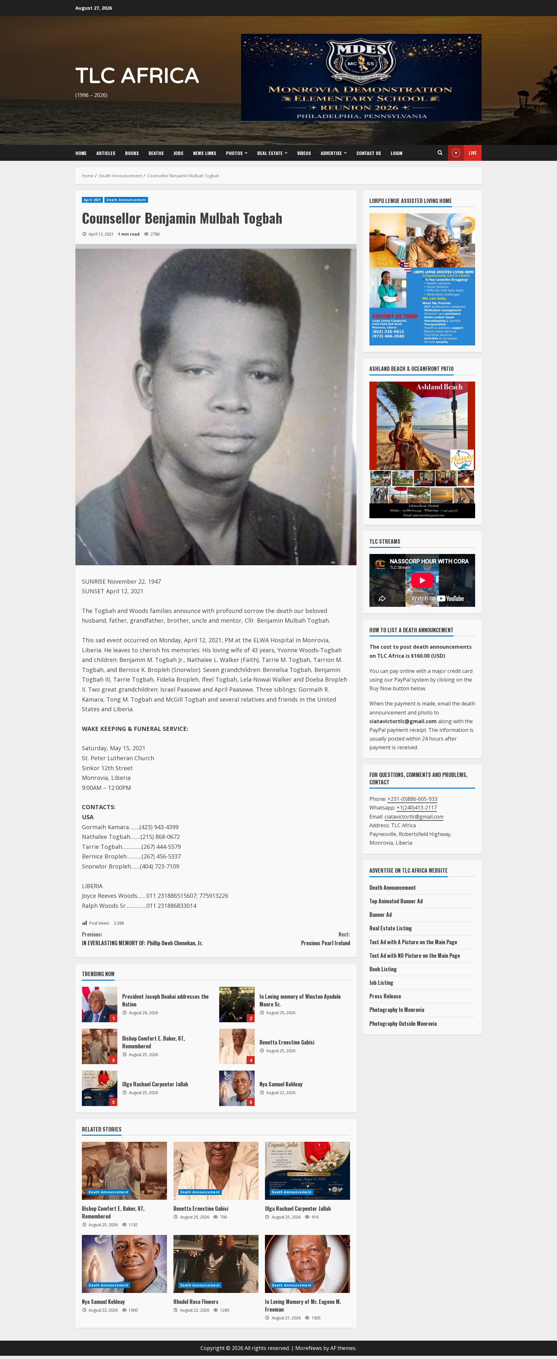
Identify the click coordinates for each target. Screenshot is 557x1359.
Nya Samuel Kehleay (237, 1088)
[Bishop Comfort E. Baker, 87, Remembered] (124, 1171)
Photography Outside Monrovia (403, 1023)
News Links (204, 153)
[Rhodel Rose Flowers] (216, 1264)
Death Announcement (126, 200)
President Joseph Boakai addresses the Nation (99, 1004)
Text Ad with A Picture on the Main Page (413, 942)
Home (81, 153)
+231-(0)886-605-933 (412, 798)
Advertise (331, 153)
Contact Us (369, 153)
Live (473, 152)
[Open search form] (440, 153)
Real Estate (270, 153)
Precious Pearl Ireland (325, 938)
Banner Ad (380, 914)
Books (132, 153)
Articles (105, 153)
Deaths (156, 153)
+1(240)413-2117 (416, 807)
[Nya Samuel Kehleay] (124, 1264)
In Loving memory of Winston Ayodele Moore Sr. (237, 1004)
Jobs (178, 153)
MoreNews (308, 1348)
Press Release (385, 996)
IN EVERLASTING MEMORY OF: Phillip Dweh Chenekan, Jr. (142, 938)
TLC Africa (137, 76)
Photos (234, 153)
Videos (304, 153)
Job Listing (381, 982)
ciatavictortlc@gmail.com (414, 816)
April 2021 (92, 200)
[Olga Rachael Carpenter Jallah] (307, 1171)
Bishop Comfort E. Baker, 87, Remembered (99, 1046)
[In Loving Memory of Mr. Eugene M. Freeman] (307, 1264)
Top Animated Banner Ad (396, 901)
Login (396, 153)
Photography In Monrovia (396, 1010)
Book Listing (383, 969)
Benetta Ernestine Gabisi (237, 1046)
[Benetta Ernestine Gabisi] (216, 1171)
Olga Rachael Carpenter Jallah (99, 1088)
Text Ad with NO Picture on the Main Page (414, 955)
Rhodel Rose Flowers (196, 1302)
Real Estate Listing (390, 928)
